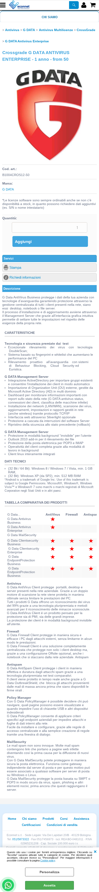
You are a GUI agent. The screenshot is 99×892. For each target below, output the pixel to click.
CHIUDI (95, 852)
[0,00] (93, 5)
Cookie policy (47, 860)
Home (12, 818)
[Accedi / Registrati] (84, 5)
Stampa (15, 267)
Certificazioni (31, 825)
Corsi (64, 818)
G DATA (8, 189)
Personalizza (49, 872)
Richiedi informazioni (25, 277)
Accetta (49, 885)
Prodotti (48, 818)
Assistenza (81, 818)
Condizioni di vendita (62, 825)
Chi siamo (50, 17)
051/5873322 (20, 839)
